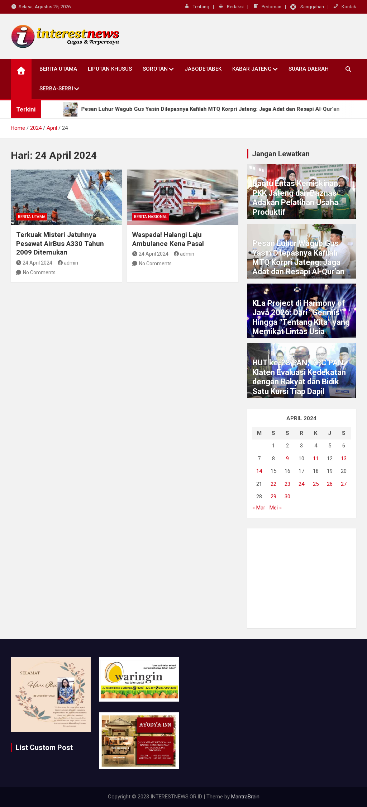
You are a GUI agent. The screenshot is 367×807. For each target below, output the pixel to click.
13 (344, 458)
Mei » (276, 507)
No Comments (39, 272)
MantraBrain (245, 796)
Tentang (201, 6)
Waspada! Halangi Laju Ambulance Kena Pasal (168, 239)
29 (273, 496)
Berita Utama (58, 69)
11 (316, 458)
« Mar (258, 507)
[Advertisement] (301, 578)
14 (259, 471)
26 (330, 484)
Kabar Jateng (252, 69)
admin (71, 263)
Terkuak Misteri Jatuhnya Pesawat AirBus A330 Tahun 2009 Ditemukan (60, 243)
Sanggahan (312, 6)
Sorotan (155, 69)
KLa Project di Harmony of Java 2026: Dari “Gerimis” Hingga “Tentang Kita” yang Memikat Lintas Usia (301, 317)
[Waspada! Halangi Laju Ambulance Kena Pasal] (182, 197)
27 (344, 484)
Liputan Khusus (110, 69)
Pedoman (271, 6)
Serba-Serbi (56, 88)
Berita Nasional (150, 216)
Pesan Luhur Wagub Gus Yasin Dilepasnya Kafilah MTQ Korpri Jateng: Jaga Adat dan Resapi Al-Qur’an (298, 257)
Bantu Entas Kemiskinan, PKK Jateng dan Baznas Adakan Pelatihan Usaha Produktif (296, 197)
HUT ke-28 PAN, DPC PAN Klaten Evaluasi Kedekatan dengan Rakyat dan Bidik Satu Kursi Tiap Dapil (299, 376)
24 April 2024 (37, 263)
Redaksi (235, 6)
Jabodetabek (203, 69)
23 (287, 484)
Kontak (349, 6)
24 (301, 484)
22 (273, 484)
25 (316, 484)
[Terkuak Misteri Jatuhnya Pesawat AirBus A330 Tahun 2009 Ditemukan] (66, 197)
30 (287, 496)
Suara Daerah (309, 69)
